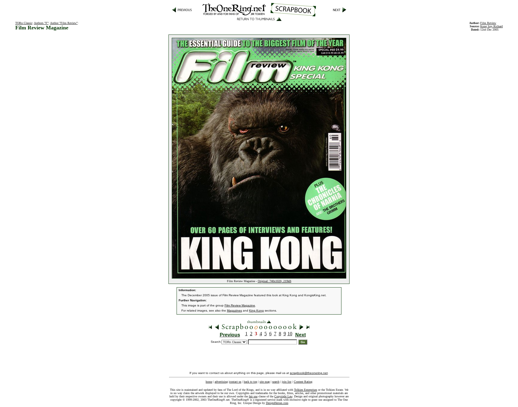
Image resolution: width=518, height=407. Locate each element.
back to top (250, 381)
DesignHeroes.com (277, 403)
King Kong (256, 310)
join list (286, 381)
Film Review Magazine (240, 305)
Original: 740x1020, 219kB (274, 281)
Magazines (234, 310)
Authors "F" (41, 23)
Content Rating (303, 381)
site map (265, 381)
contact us (235, 381)
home (209, 381)
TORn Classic (23, 23)
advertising (221, 381)
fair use (253, 396)
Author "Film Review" (64, 23)
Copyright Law (283, 396)
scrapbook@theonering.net (309, 373)
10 (289, 333)
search (275, 381)
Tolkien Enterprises (305, 389)
